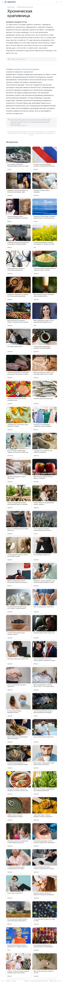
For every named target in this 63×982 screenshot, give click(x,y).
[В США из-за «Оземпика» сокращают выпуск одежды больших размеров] (44, 419)
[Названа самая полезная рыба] (44, 393)
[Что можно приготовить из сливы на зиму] (44, 913)
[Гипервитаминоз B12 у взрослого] (44, 627)
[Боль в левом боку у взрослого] (44, 731)
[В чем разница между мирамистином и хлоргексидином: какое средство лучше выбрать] (18, 705)
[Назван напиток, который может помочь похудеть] (44, 497)
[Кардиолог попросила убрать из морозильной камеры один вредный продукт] (18, 185)
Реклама (14, 980)
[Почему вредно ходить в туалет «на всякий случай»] (18, 549)
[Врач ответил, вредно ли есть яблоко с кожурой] (44, 471)
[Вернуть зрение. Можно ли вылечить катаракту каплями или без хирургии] (44, 887)
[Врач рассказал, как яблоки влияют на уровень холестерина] (18, 315)
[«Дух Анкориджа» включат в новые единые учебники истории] (44, 653)
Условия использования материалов (39, 980)
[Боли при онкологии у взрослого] (18, 653)
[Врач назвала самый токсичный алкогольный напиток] (44, 289)
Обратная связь (53, 980)
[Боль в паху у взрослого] (18, 887)
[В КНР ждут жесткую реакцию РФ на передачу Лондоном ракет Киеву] (18, 237)
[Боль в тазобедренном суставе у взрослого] (18, 523)
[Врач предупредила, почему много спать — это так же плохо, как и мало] (44, 679)
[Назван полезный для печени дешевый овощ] (18, 393)
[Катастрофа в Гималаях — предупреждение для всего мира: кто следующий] (18, 159)
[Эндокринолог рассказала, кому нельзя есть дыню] (18, 419)
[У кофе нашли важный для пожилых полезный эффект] (44, 341)
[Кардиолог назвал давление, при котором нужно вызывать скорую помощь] (44, 575)
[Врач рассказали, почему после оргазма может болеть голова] (44, 367)
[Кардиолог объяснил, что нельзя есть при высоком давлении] (18, 289)
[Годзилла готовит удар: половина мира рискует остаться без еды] (44, 211)
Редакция (26, 980)
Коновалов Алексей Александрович (26, 69)
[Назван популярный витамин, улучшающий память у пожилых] (18, 497)
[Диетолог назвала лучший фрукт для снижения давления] (44, 783)
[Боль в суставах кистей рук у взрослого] (18, 679)
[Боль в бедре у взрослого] (44, 549)
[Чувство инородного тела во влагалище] (18, 471)
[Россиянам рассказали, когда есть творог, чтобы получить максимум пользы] (18, 601)
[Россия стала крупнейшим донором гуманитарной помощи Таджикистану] (44, 159)
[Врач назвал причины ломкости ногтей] (44, 965)
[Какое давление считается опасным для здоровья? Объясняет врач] (18, 263)
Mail (3, 980)
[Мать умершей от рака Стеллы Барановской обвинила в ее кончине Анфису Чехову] (44, 315)
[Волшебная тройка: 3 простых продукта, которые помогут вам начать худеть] (18, 783)
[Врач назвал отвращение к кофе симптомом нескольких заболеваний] (44, 757)
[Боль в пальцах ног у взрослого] (44, 601)
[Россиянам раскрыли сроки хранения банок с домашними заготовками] (44, 939)
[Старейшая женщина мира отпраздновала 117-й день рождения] (18, 861)
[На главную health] (11, 2)
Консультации (11, 7)
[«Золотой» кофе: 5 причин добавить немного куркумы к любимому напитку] (44, 809)
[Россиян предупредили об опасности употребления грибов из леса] (18, 757)
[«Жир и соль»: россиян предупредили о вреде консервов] (18, 809)
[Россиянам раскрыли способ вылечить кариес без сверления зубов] (44, 835)
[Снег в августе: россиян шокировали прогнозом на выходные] (44, 523)
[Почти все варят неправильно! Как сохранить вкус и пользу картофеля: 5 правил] (44, 263)
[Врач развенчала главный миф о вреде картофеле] (18, 731)
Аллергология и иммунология (25, 7)
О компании (8, 980)
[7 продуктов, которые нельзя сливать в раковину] (44, 445)
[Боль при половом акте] (18, 341)
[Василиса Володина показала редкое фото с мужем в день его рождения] (18, 939)
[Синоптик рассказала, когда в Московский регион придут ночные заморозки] (44, 705)
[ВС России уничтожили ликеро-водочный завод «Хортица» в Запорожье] (18, 913)
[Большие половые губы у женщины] (44, 185)
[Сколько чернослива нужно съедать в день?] (18, 627)
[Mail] (6, 2)
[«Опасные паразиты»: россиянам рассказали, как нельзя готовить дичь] (18, 367)
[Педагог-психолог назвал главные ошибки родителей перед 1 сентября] (18, 965)
